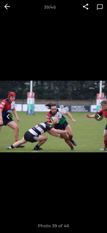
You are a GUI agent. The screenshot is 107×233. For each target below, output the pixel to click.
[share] (85, 7)
